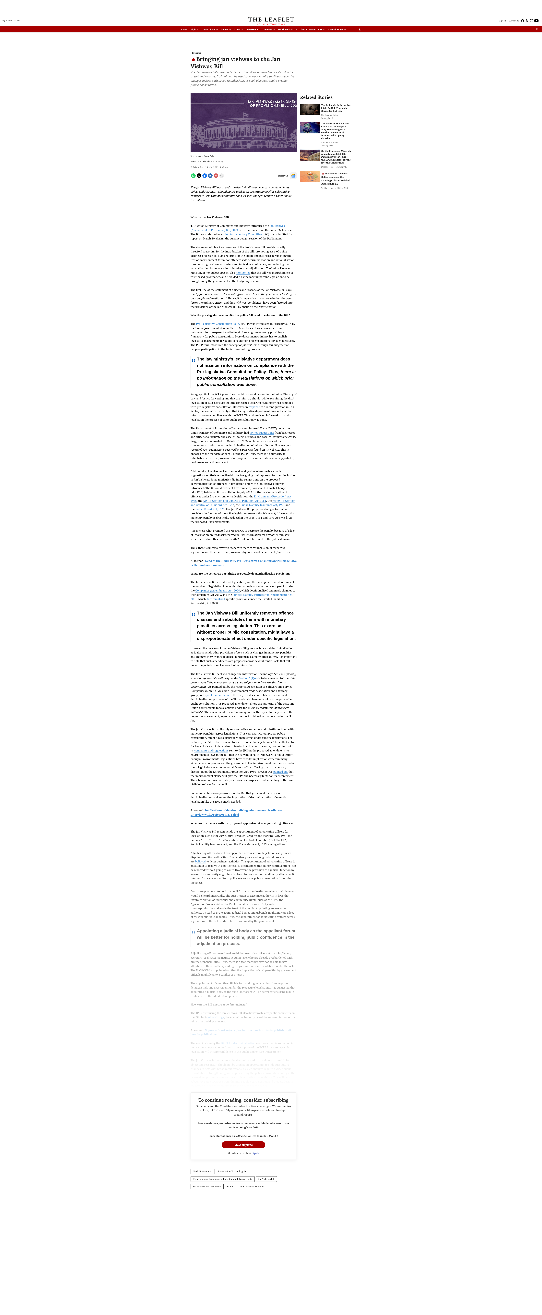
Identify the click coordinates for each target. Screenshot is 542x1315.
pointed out (280, 771)
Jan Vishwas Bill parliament (207, 1186)
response (254, 407)
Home (184, 29)
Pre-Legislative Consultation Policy (218, 324)
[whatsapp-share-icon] (193, 177)
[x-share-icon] (199, 177)
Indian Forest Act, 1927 (209, 509)
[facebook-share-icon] (204, 177)
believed (200, 861)
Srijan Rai (196, 161)
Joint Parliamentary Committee (242, 234)
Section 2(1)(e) (248, 678)
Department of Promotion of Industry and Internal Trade (222, 1178)
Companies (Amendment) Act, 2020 (217, 590)
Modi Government (202, 1171)
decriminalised (215, 599)
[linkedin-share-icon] (210, 177)
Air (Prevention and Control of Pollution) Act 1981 (234, 501)
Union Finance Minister (251, 1186)
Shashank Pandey (213, 161)
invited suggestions (262, 432)
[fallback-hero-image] (310, 109)
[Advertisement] (271, 7)
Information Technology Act (232, 1171)
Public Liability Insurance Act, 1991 (263, 505)
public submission (217, 695)
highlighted (243, 272)
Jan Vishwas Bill (266, 1178)
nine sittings (216, 1017)
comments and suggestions (211, 750)
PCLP (230, 1186)
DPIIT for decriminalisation (238, 1043)
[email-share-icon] (216, 177)
